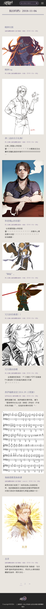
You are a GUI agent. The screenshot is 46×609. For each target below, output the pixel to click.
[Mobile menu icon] (42, 3)
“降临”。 (10, 273)
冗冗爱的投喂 (11, 369)
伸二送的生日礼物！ (14, 138)
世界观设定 (8, 396)
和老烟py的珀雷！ (13, 220)
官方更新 (18, 31)
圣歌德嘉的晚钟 (10, 31)
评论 (36, 31)
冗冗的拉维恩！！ (13, 314)
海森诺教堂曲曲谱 (13, 477)
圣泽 (7, 558)
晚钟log (8, 69)
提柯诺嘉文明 (17, 396)
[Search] (36, 3)
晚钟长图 (9, 27)
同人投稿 (7, 73)
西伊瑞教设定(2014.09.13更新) (20, 392)
